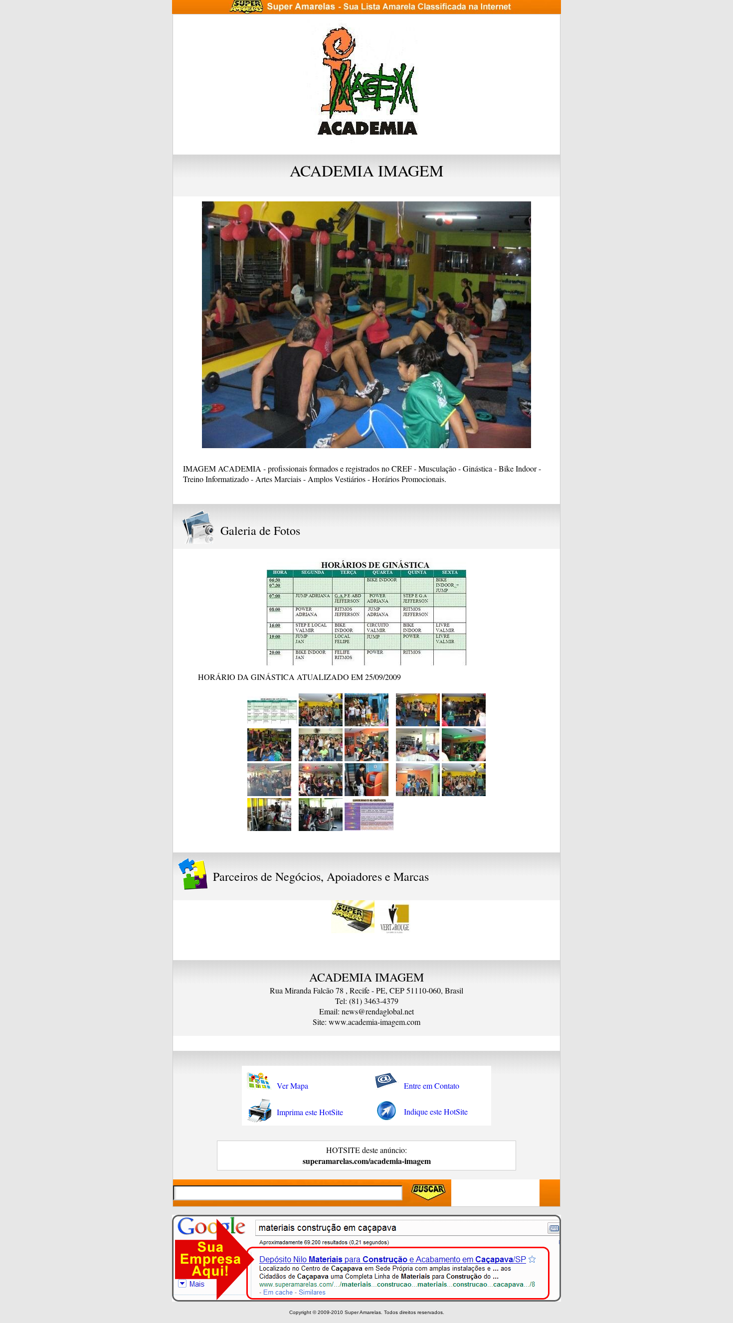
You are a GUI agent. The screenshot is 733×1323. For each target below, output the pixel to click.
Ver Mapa (292, 1085)
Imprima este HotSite (310, 1112)
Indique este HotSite (436, 1111)
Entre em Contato (431, 1085)
